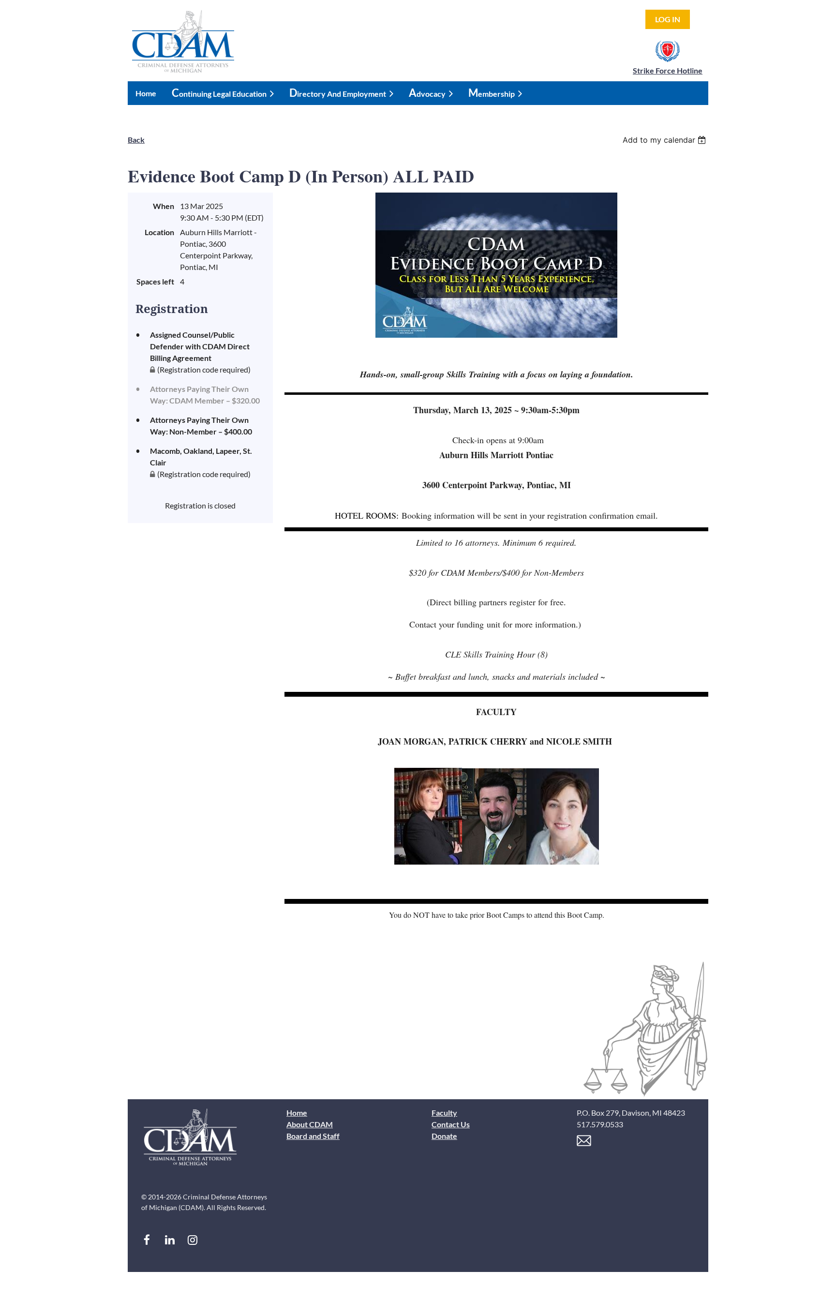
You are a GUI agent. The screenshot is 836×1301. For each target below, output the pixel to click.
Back (136, 139)
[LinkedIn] (169, 1239)
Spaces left (155, 281)
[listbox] (665, 140)
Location (159, 232)
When (163, 205)
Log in (667, 19)
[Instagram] (192, 1239)
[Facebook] (146, 1239)
